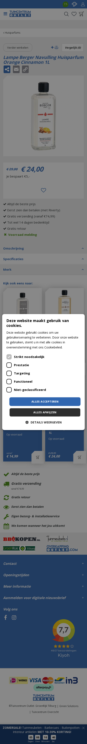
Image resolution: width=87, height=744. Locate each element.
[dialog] (43, 372)
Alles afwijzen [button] (45, 412)
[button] (44, 422)
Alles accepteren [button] (44, 401)
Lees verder (71, 347)
